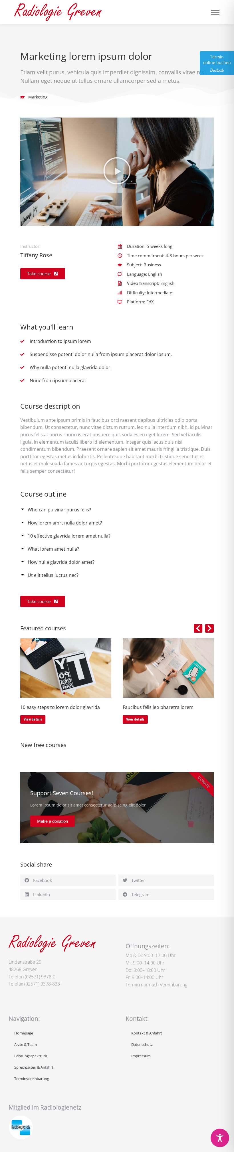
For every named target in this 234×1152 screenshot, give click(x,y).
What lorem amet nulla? (53, 549)
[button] (117, 172)
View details (33, 719)
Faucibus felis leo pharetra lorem (158, 707)
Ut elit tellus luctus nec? (53, 575)
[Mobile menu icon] (215, 12)
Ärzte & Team (25, 1044)
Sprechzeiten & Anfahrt (33, 1067)
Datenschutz (142, 1044)
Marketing (38, 97)
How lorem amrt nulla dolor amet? (65, 523)
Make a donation (52, 821)
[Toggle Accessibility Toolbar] (220, 1138)
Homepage (23, 1033)
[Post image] (65, 668)
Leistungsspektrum (30, 1055)
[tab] (117, 509)
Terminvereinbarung (31, 1078)
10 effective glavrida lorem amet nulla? (69, 536)
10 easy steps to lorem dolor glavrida (60, 707)
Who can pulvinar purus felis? (59, 510)
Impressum (141, 1055)
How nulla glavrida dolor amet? (61, 562)
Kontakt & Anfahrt (146, 1033)
